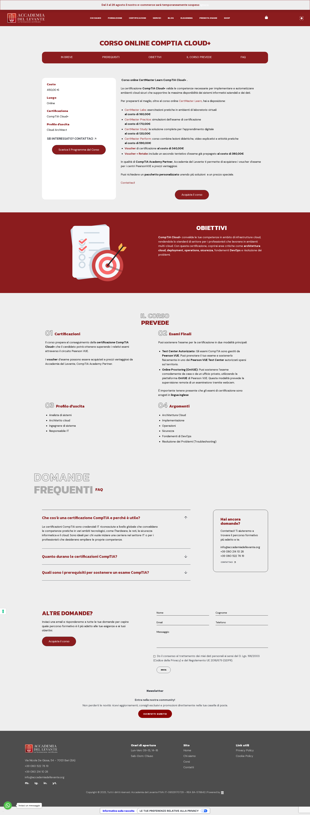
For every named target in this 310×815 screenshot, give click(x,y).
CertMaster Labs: (136, 110)
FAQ (243, 57)
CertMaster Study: (137, 129)
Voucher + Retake (136, 153)
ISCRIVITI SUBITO (155, 714)
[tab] (116, 518)
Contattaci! (128, 182)
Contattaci (227, 562)
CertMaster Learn (190, 101)
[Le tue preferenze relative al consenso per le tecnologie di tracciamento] (3, 611)
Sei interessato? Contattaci (70, 138)
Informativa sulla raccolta (118, 810)
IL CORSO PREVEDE (199, 57)
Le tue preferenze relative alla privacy (169, 810)
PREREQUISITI (110, 57)
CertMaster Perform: (138, 138)
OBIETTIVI (155, 57)
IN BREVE (67, 57)
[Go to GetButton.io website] (8, 812)
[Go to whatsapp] (8, 805)
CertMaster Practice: (138, 119)
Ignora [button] (204, 5)
